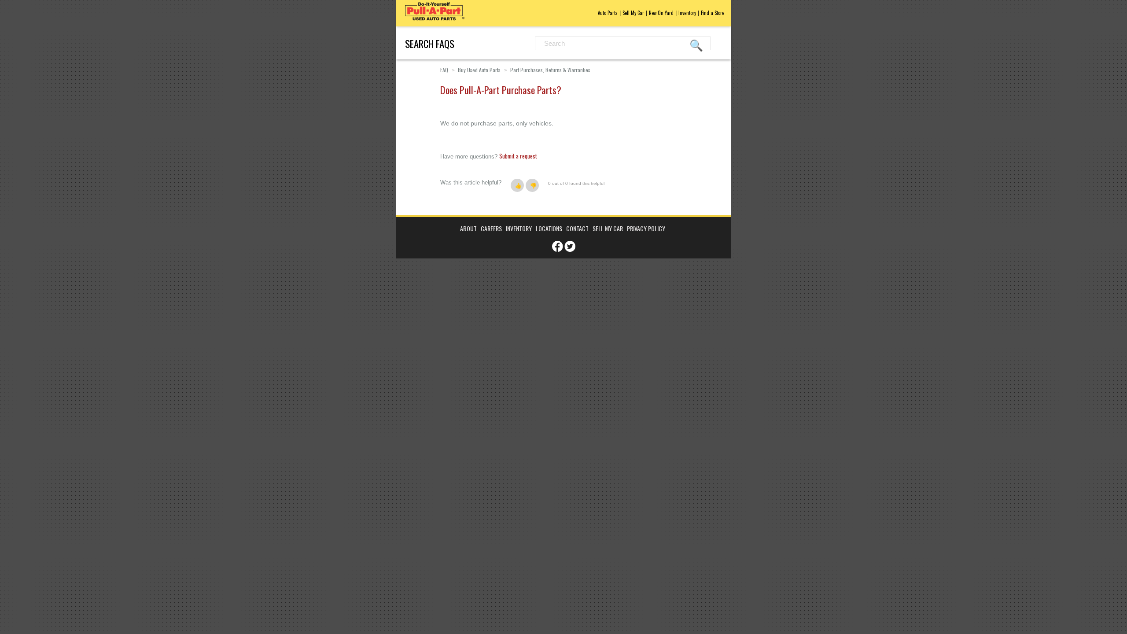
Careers (491, 228)
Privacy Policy (646, 228)
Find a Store (712, 12)
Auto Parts (608, 12)
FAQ (444, 70)
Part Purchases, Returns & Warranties (550, 70)
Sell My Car (633, 12)
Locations (549, 228)
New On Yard (661, 12)
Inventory (687, 12)
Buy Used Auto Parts (479, 70)
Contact (577, 228)
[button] (517, 185)
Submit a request (518, 155)
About (468, 228)
